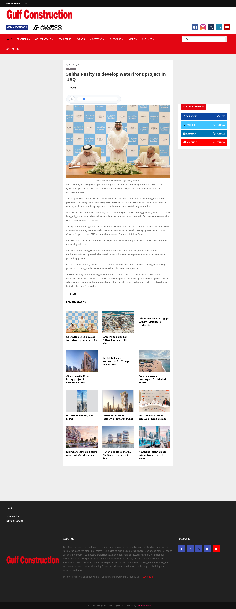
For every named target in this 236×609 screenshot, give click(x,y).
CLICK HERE (147, 577)
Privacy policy (12, 516)
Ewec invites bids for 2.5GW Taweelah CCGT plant (115, 340)
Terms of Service (14, 520)
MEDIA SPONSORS (17, 27)
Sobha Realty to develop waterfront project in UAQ (81, 338)
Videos (133, 39)
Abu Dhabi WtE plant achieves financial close (152, 417)
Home (9, 39)
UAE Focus (71, 69)
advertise (96, 39)
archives (147, 39)
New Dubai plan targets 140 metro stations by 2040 (152, 455)
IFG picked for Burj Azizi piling (80, 417)
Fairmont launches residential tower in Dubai (117, 417)
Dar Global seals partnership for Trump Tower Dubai (115, 361)
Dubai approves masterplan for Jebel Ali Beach (152, 379)
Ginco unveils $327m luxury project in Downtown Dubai (78, 379)
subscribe (115, 39)
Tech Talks (64, 39)
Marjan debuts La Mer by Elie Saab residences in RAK (116, 455)
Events (80, 39)
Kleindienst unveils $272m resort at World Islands (81, 453)
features (22, 39)
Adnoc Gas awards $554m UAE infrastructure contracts (154, 322)
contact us (12, 49)
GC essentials (43, 39)
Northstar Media (144, 606)
